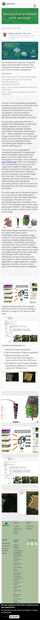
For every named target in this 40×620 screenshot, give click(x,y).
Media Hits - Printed (18, 595)
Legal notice (18, 529)
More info (7, 612)
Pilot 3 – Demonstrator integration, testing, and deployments (19, 88)
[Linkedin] (32, 544)
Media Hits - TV (18, 591)
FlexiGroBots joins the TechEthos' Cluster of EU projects (18, 576)
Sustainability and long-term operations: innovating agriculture (17, 81)
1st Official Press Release (17, 600)
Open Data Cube (9, 162)
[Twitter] (28, 544)
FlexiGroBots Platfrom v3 (11, 84)
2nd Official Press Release (18, 569)
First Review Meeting (18, 564)
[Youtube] (36, 544)
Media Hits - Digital (18, 583)
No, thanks (14, 617)
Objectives (30, 526)
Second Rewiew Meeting (16, 546)
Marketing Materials (5, 550)
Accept (5, 617)
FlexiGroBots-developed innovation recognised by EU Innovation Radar (18, 556)
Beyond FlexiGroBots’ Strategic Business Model (19, 77)
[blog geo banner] (20, 51)
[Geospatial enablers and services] (20, 422)
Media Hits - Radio (18, 587)
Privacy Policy (16, 533)
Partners (29, 529)
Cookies (16, 526)
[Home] (12, 4)
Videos (4, 553)
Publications (6, 546)
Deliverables (6, 543)
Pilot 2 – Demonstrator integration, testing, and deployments (19, 93)
